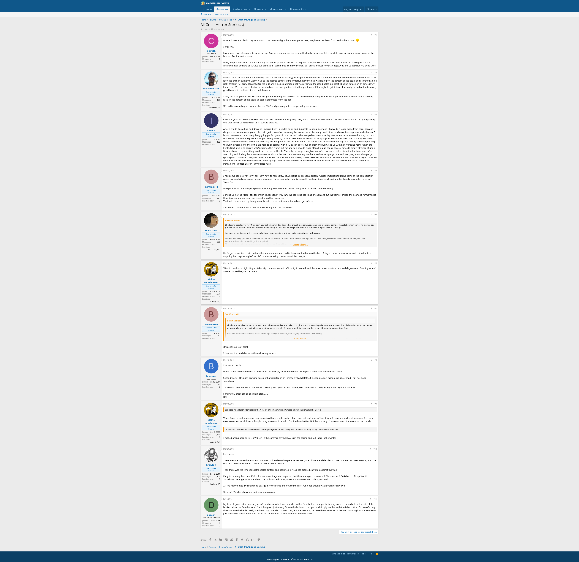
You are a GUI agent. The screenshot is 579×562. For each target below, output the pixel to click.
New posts (207, 14)
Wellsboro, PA (214, 107)
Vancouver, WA (214, 249)
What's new (241, 9)
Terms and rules (338, 553)
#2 (376, 72)
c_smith (206, 29)
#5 (376, 214)
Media (260, 9)
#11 (375, 499)
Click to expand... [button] (300, 244)
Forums (223, 9)
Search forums (221, 14)
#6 (376, 263)
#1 (376, 35)
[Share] (371, 35)
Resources (278, 9)
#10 (375, 449)
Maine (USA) (215, 301)
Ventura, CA (215, 484)
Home (209, 9)
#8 (376, 360)
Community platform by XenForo (289, 559)
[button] (249, 9)
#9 (376, 404)
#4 (376, 170)
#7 (376, 308)
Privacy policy (353, 553)
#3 (376, 114)
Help (363, 553)
